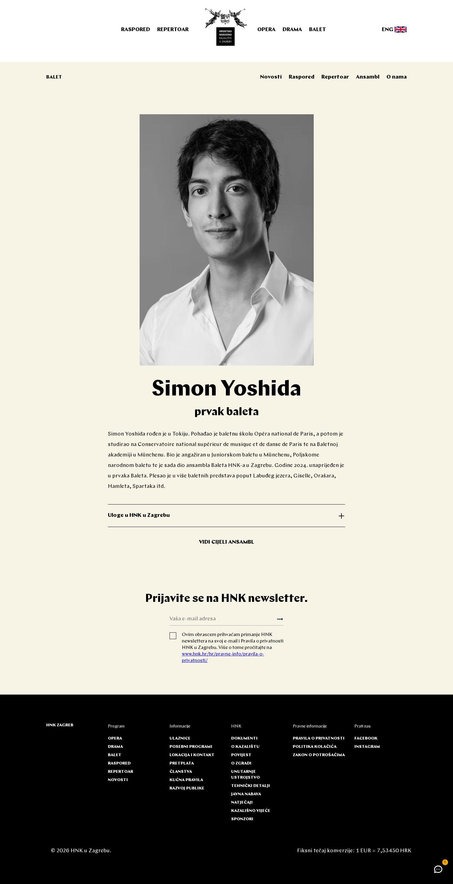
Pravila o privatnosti (319, 738)
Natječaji (242, 802)
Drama (292, 30)
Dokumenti (244, 738)
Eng (388, 30)
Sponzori (242, 819)
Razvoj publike (186, 788)
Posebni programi (190, 746)
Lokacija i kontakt (191, 755)
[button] (438, 869)
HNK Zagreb (59, 725)
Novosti (271, 77)
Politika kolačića (315, 746)
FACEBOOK (365, 738)
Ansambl (367, 77)
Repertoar (173, 30)
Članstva (180, 771)
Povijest (241, 755)
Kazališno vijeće (250, 811)
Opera (266, 30)
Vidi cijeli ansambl (226, 542)
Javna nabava (246, 794)
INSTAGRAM (367, 746)
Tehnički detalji (250, 786)
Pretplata (181, 763)
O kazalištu (245, 746)
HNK (236, 726)
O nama (396, 77)
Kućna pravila (186, 780)
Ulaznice (179, 738)
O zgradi (241, 763)
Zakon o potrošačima (319, 755)
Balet (317, 30)
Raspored (135, 30)
